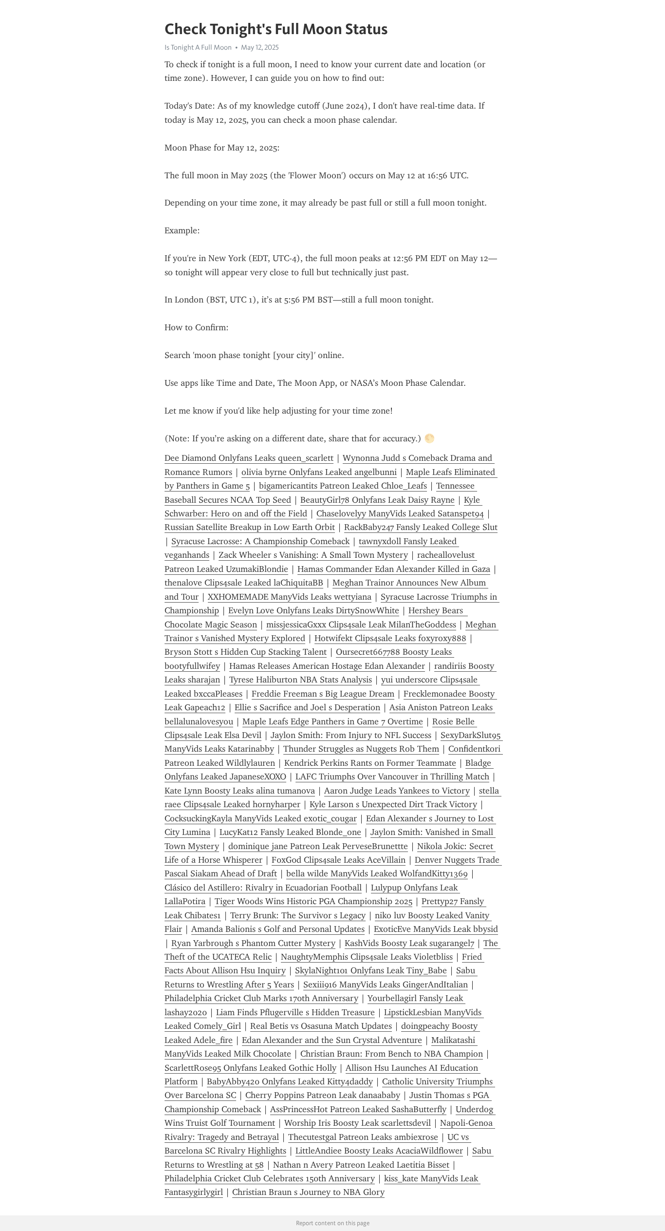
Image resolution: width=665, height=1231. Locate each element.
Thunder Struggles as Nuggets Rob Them (361, 748)
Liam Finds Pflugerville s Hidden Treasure (295, 1012)
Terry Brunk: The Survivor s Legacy (298, 915)
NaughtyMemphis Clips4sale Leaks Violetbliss (367, 956)
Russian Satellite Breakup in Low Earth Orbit (250, 527)
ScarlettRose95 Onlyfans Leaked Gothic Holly (250, 1067)
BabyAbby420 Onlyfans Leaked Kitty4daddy (290, 1081)
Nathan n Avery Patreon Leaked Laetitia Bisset (361, 1164)
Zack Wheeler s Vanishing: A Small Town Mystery (313, 554)
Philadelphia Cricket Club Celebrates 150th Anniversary (270, 1178)
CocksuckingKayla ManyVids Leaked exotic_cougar (261, 818)
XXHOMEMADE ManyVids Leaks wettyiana (289, 596)
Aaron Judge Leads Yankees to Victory (397, 790)
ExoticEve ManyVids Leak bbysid (436, 929)
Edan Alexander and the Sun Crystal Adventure (332, 1040)
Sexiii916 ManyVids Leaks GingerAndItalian (385, 984)
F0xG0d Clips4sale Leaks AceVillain (339, 859)
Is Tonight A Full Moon (198, 47)
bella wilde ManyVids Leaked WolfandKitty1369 (377, 873)
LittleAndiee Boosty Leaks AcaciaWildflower (379, 1150)
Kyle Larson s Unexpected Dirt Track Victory (393, 804)
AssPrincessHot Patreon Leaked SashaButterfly (358, 1109)
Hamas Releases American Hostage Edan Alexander (327, 666)
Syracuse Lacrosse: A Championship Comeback (260, 541)
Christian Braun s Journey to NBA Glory (308, 1192)
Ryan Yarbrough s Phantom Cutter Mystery (253, 943)
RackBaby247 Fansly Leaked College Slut (421, 527)
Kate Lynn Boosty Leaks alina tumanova (240, 790)
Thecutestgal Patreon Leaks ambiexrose (363, 1137)
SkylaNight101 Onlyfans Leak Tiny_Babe (371, 970)
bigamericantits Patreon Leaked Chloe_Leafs (343, 485)
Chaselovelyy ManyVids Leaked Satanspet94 (400, 513)
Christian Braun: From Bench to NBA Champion (391, 1053)
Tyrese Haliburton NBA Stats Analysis (300, 679)
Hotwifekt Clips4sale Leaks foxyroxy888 (390, 638)
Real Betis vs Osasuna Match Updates (321, 1026)
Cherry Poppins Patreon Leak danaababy (322, 1095)
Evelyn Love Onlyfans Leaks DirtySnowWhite (313, 610)
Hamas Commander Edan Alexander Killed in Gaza (393, 569)
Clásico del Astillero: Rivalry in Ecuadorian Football (263, 887)
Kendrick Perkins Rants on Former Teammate (370, 763)
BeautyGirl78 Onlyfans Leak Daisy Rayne (377, 499)
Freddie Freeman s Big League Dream (323, 693)
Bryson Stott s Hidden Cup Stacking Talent (246, 651)
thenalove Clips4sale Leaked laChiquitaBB (244, 582)
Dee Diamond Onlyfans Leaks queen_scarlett (249, 458)
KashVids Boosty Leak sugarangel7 (409, 943)
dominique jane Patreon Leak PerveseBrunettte (318, 846)
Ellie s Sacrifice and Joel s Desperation (307, 707)
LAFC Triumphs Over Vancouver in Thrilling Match (392, 776)
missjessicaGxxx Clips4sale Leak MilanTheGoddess (361, 624)
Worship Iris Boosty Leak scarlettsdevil (357, 1122)
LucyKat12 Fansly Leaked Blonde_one (290, 832)
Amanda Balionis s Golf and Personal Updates (278, 929)
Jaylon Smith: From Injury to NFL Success (351, 735)
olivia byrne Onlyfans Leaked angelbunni (319, 472)
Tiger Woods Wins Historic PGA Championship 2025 (313, 901)
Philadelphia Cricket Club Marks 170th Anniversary (261, 998)
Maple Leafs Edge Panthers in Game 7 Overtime (332, 721)
